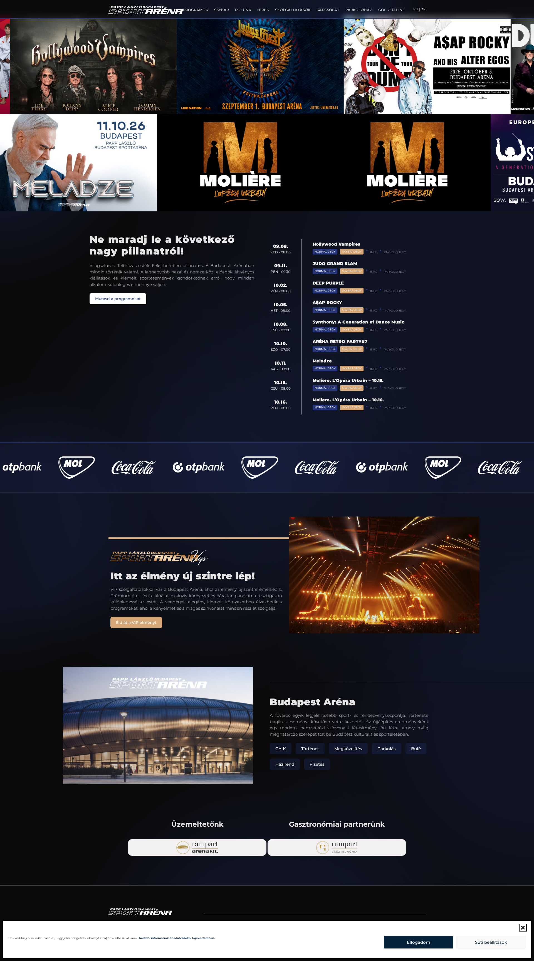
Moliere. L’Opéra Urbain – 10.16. (348, 399)
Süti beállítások (491, 942)
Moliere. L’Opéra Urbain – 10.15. (348, 380)
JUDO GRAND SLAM (335, 263)
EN (423, 9)
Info (373, 252)
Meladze (322, 361)
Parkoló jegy (395, 252)
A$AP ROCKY (327, 302)
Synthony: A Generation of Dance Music (358, 322)
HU (415, 9)
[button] (523, 927)
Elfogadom (418, 942)
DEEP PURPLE (328, 283)
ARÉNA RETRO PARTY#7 (340, 341)
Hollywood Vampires (336, 244)
